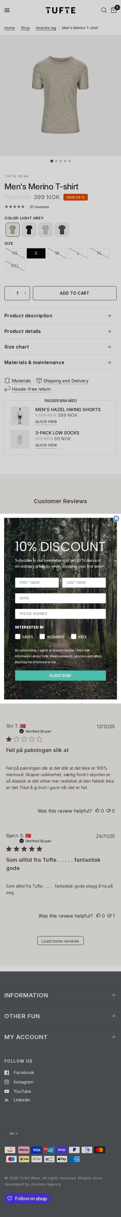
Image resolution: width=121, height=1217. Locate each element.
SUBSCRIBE (60, 675)
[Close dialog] (116, 518)
